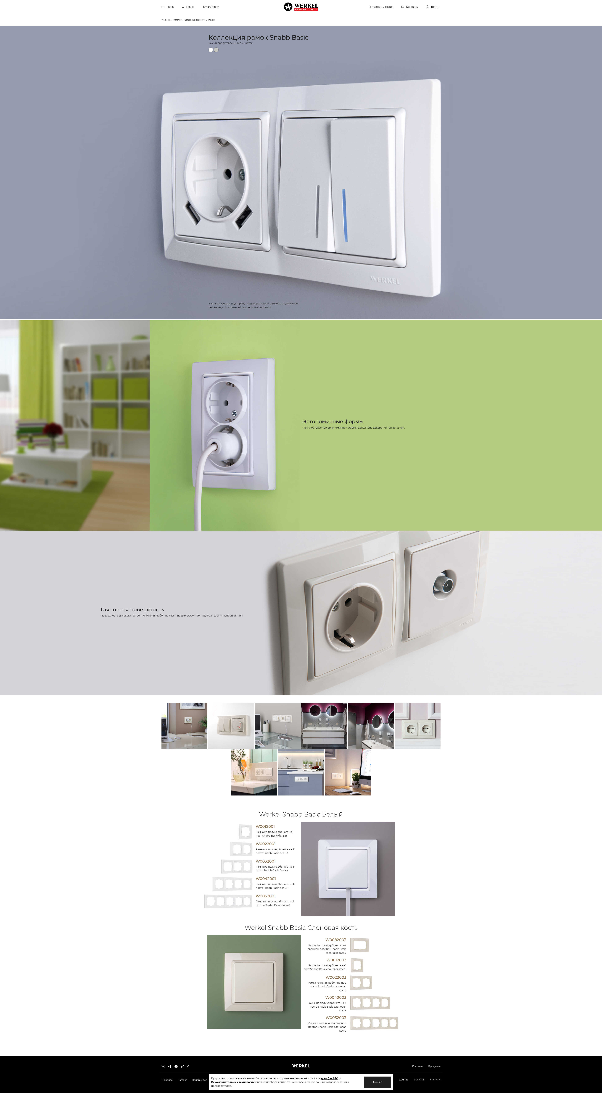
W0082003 (335, 940)
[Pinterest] (188, 1065)
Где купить (434, 1066)
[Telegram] (169, 1065)
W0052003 (336, 1017)
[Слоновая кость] (216, 49)
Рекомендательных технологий (232, 1082)
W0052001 (266, 896)
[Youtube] (176, 1065)
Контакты (417, 1066)
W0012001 (265, 826)
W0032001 (266, 861)
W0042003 (335, 997)
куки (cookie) (329, 1078)
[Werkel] (301, 7)
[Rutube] (182, 1065)
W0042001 (266, 878)
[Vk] (163, 1065)
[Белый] (211, 49)
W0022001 (266, 844)
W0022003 (336, 977)
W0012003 (336, 960)
